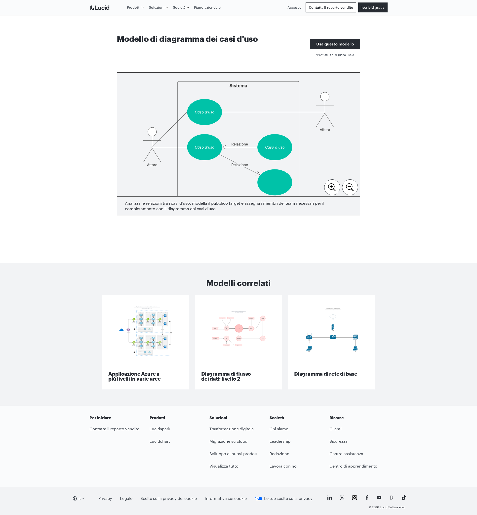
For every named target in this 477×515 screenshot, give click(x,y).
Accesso (294, 7)
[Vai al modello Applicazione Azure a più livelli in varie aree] (145, 342)
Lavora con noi (284, 466)
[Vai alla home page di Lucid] (107, 7)
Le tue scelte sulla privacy (288, 498)
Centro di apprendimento (353, 466)
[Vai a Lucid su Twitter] (342, 497)
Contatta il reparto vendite (331, 7)
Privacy (105, 498)
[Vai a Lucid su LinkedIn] (329, 497)
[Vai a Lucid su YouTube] (379, 497)
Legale (126, 498)
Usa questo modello (335, 43)
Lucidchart (160, 441)
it (80, 498)
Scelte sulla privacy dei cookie (168, 498)
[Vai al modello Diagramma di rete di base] (331, 342)
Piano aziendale (207, 7)
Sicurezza (338, 441)
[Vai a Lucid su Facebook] (366, 497)
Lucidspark (160, 428)
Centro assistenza (346, 453)
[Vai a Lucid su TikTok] (403, 497)
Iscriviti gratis (372, 7)
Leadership (280, 441)
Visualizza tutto (223, 466)
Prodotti (133, 7)
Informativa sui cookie (226, 498)
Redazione (279, 453)
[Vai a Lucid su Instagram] (354, 497)
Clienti (335, 428)
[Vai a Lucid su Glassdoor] (391, 497)
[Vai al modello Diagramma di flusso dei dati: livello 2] (238, 342)
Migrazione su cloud (228, 441)
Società (179, 7)
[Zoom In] (332, 187)
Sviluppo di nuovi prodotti (234, 453)
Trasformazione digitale (231, 428)
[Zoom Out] (350, 187)
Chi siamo (279, 428)
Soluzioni (156, 7)
